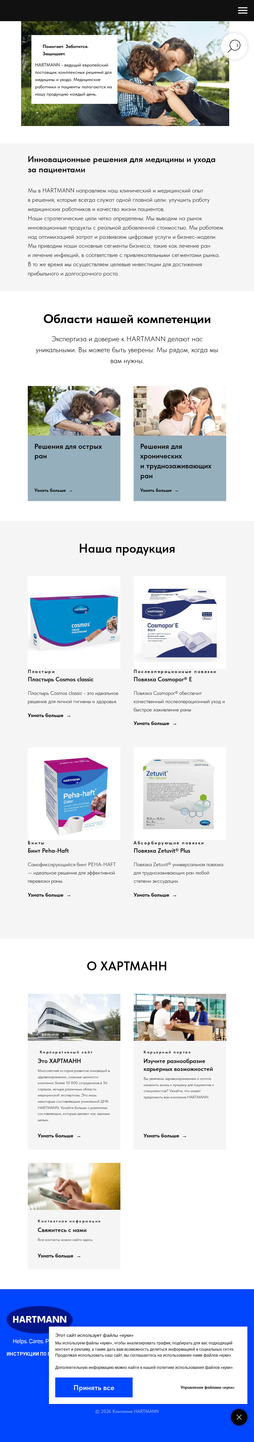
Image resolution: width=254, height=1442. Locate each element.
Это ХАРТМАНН (59, 1060)
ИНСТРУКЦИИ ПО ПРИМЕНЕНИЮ (44, 1354)
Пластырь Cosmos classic (61, 679)
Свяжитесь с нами (62, 1229)
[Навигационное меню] (242, 10)
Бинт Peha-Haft (48, 850)
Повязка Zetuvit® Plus (162, 850)
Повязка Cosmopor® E (163, 679)
